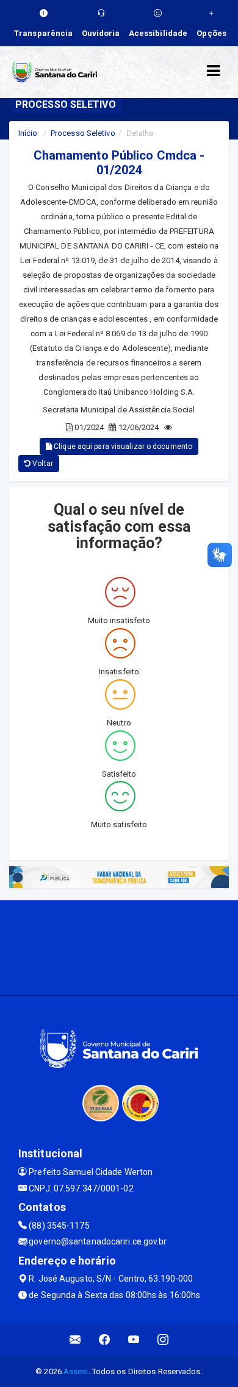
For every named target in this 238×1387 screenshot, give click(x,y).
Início (28, 133)
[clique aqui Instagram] (163, 1339)
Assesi (75, 1371)
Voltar (42, 463)
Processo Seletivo (83, 133)
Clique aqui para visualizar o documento (122, 446)
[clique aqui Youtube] (134, 1339)
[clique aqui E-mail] (75, 1339)
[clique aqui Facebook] (104, 1339)
